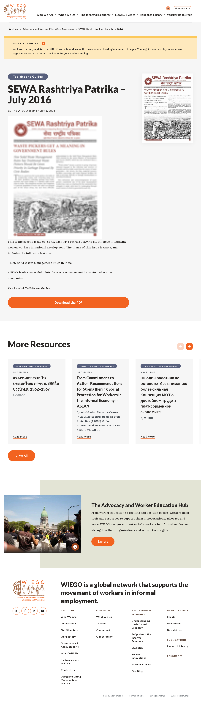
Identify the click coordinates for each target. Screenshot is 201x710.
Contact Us (68, 669)
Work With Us (69, 653)
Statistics (138, 647)
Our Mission (68, 623)
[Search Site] (168, 8)
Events (171, 616)
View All (21, 456)
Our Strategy (104, 636)
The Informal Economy (95, 14)
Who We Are (45, 14)
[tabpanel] (42, 524)
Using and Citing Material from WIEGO (71, 680)
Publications (177, 640)
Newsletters (175, 629)
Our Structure (69, 629)
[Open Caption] (75, 547)
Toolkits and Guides (37, 288)
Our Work (103, 610)
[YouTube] (42, 611)
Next (189, 346)
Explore (103, 541)
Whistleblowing (179, 695)
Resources (175, 656)
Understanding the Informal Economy (141, 624)
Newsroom (174, 623)
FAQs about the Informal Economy (141, 638)
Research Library (151, 14)
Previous (180, 346)
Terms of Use (136, 695)
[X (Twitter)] (16, 611)
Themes (101, 623)
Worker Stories (141, 664)
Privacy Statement (112, 695)
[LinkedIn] (34, 611)
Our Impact (103, 629)
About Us (68, 610)
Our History (68, 636)
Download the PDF (45, 302)
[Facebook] (25, 611)
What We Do (67, 14)
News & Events (125, 14)
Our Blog (137, 670)
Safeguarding (157, 695)
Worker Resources (179, 14)
